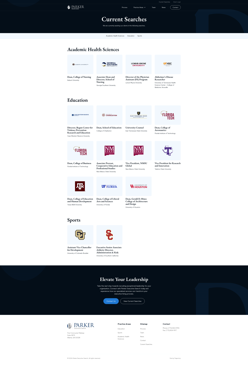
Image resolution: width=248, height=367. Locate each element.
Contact (175, 7)
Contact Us (111, 301)
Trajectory (177, 358)
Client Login (177, 2)
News (164, 7)
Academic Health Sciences (115, 36)
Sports (139, 36)
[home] (75, 7)
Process (124, 7)
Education (130, 36)
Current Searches (164, 2)
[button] (139, 7)
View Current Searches (132, 301)
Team (154, 7)
